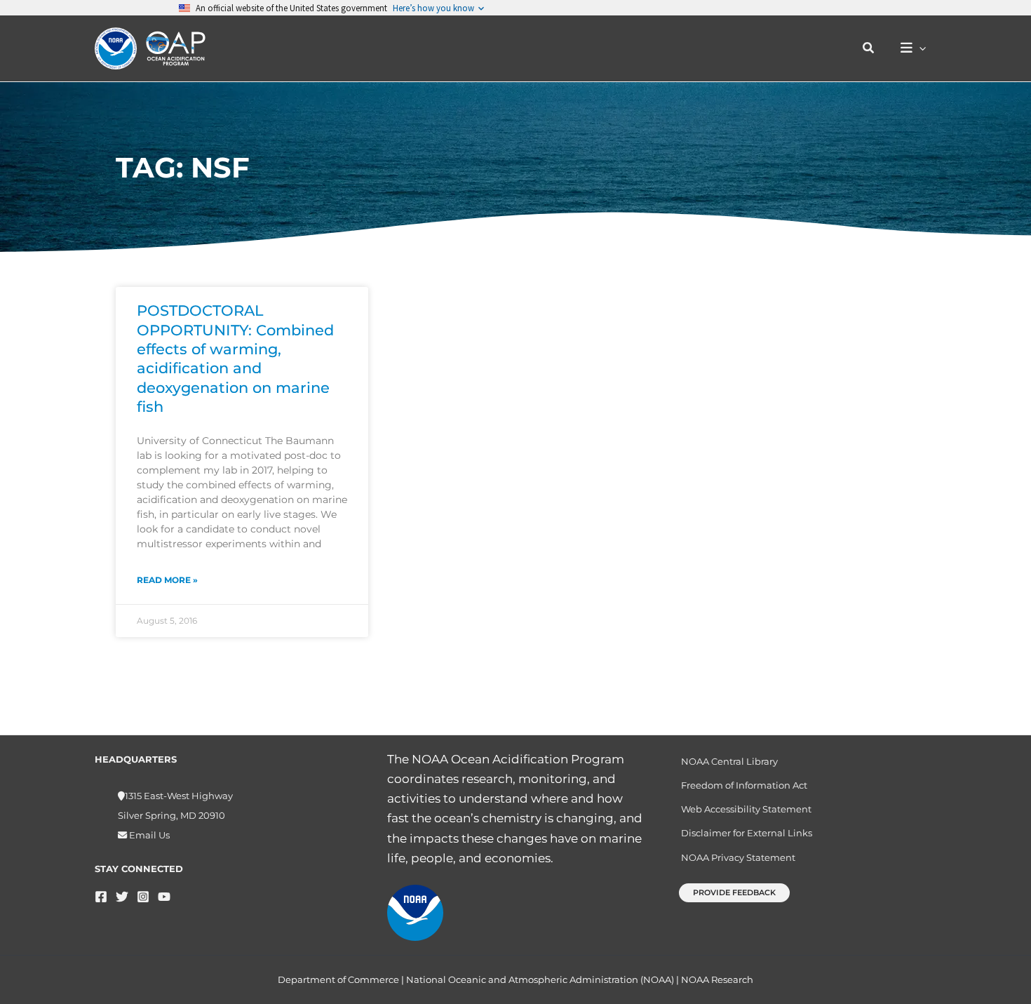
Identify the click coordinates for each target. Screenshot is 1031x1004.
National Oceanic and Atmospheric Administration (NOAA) (540, 979)
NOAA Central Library (729, 761)
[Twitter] (122, 896)
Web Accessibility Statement (746, 809)
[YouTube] (164, 896)
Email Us (148, 835)
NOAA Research (717, 979)
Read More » (167, 580)
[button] (869, 48)
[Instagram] (143, 896)
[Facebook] (101, 896)
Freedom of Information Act (744, 785)
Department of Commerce (338, 979)
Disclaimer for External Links (746, 832)
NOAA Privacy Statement (738, 857)
